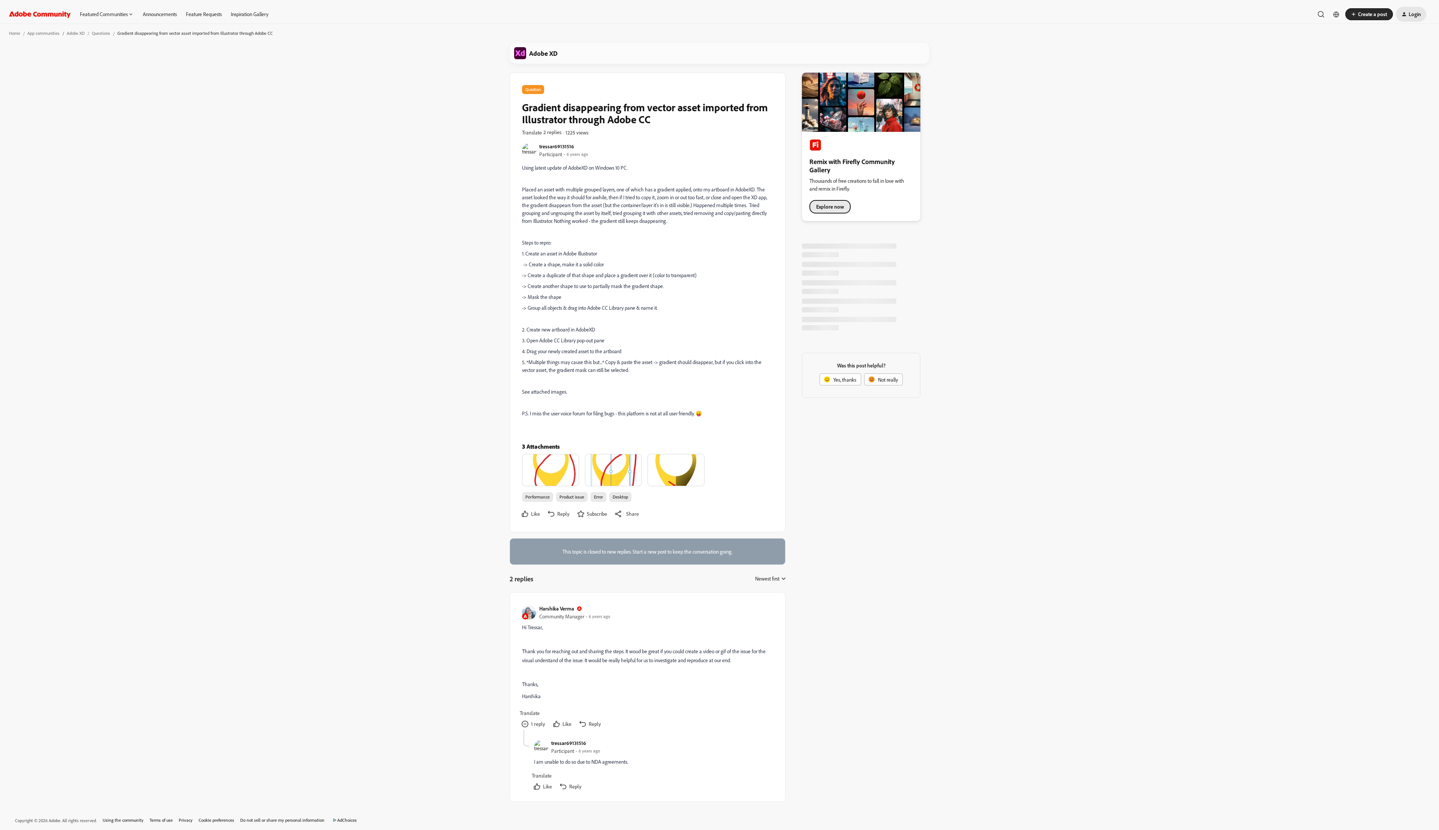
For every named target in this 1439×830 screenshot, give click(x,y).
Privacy (186, 820)
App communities (43, 33)
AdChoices (347, 820)
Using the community (123, 820)
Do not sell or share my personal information (282, 820)
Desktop (620, 497)
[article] (647, 667)
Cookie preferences (216, 820)
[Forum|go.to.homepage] (40, 14)
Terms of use (161, 820)
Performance (537, 497)
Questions (101, 33)
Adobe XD (76, 33)
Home (14, 33)
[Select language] (1336, 14)
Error (598, 497)
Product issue (571, 497)
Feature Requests (204, 14)
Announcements (160, 14)
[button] (1369, 14)
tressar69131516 (556, 146)
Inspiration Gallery (249, 14)
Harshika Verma (556, 608)
